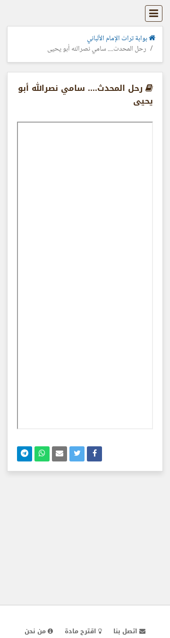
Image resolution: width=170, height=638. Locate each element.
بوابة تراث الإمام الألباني (118, 39)
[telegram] (24, 453)
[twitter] (77, 453)
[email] (59, 453)
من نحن (36, 631)
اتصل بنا (126, 631)
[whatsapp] (42, 453)
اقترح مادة (81, 631)
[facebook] (94, 453)
